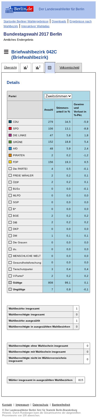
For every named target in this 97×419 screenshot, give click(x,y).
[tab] (10, 67)
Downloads (59, 21)
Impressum (22, 404)
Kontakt (7, 404)
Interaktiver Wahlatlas (35, 26)
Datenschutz (40, 404)
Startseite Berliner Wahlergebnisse (26, 21)
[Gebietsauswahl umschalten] (6, 52)
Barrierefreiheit (61, 404)
